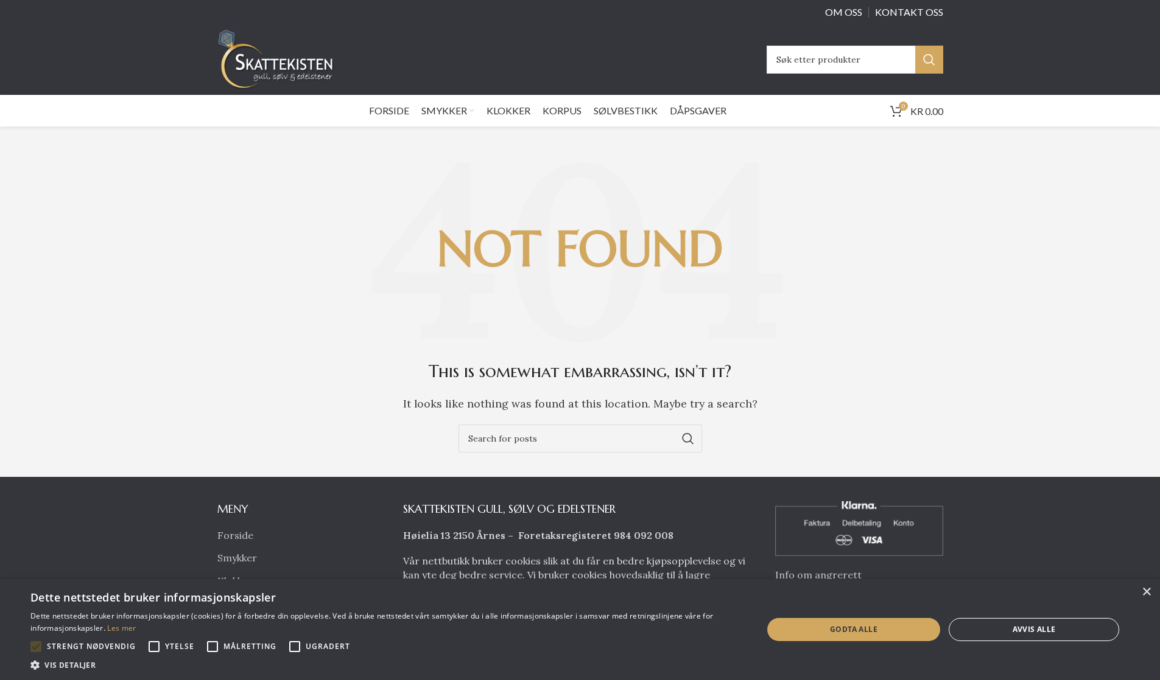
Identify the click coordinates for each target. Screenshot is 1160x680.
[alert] (580, 629)
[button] (36, 646)
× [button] (1146, 592)
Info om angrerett (818, 575)
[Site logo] (278, 58)
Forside (235, 535)
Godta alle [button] (853, 629)
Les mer (121, 628)
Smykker (237, 558)
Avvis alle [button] (1034, 629)
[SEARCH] (929, 60)
